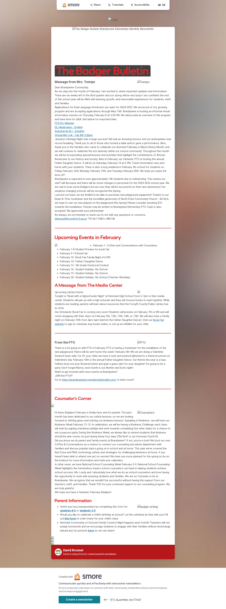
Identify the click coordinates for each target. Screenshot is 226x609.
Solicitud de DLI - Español (69, 131)
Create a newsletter (79, 599)
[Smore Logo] (71, 5)
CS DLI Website (65, 123)
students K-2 (68, 510)
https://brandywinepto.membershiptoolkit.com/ (89, 379)
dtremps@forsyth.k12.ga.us (71, 218)
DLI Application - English (69, 127)
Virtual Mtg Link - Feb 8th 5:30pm (74, 135)
